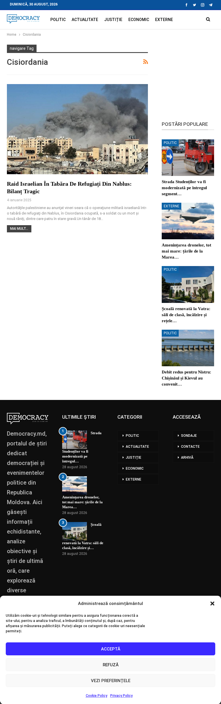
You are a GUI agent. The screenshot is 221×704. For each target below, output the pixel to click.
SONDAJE (189, 436)
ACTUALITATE (85, 19)
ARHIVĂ (187, 458)
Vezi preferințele (110, 680)
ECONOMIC (138, 19)
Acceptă (110, 649)
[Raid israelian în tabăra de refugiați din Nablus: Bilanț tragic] (77, 129)
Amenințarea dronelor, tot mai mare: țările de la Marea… (82, 502)
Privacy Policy (121, 696)
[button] (212, 603)
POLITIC (58, 19)
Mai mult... (19, 229)
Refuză (111, 664)
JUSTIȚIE (113, 19)
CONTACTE (190, 447)
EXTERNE (164, 19)
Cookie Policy (96, 696)
